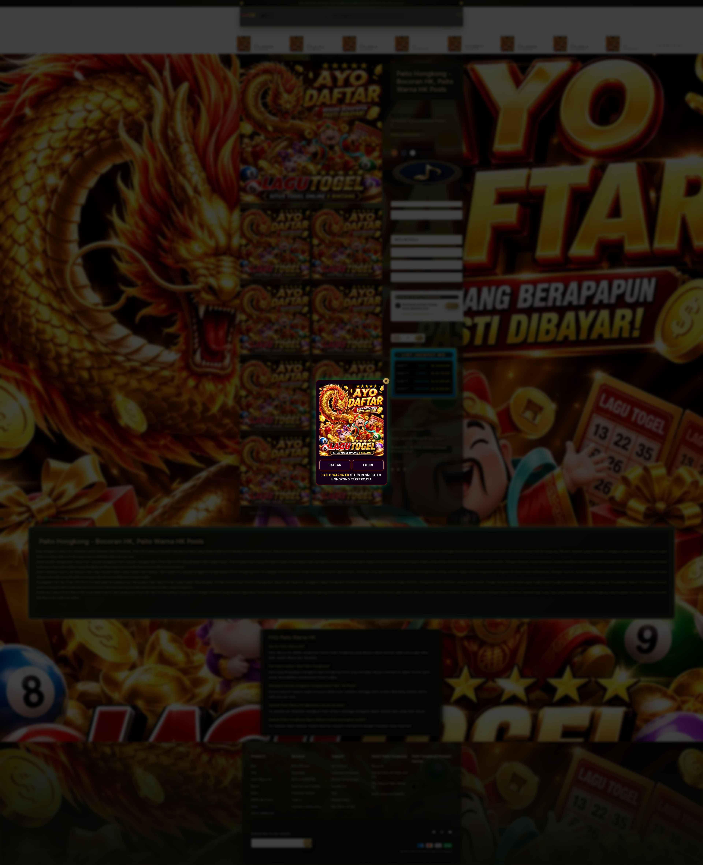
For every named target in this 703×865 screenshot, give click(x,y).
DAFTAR (334, 465)
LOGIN (368, 465)
